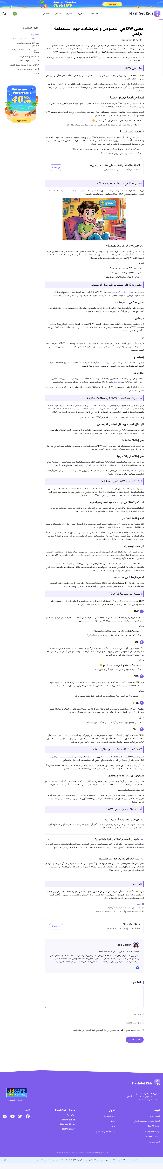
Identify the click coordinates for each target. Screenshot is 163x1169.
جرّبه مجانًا (56, 167)
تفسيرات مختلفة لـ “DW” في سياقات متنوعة (25, 51)
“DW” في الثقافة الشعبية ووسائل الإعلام (24, 65)
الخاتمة (36, 74)
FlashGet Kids (68, 1120)
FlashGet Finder (67, 1124)
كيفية (113, 1121)
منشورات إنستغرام (104, 362)
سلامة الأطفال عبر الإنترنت (104, 1131)
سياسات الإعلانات (152, 1136)
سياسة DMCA (154, 1126)
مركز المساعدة (109, 1116)
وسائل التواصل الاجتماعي (122, 292)
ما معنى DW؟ (34, 34)
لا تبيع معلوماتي (154, 1142)
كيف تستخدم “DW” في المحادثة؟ (27, 56)
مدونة (113, 1126)
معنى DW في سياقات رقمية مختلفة (26, 39)
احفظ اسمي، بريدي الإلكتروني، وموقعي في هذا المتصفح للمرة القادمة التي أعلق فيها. (107, 1030)
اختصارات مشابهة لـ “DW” (29, 61)
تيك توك (117, 382)
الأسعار (58, 13)
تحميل (69, 13)
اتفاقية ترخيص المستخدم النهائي (147, 1121)
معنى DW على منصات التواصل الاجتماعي (27, 44)
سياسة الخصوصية (152, 1131)
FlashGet (71, 1115)
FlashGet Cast (68, 1129)
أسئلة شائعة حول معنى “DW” (28, 69)
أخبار (139, 904)
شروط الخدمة (155, 1116)
